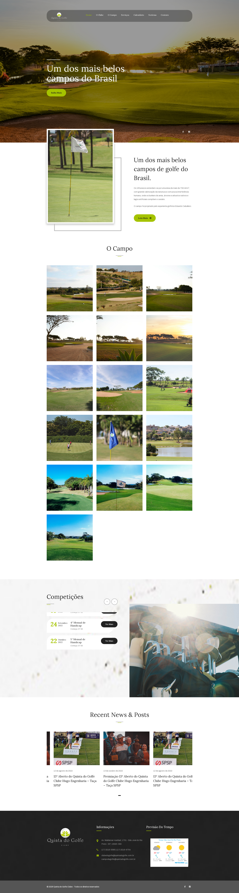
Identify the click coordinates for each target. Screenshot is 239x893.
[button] (119, 795)
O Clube (99, 15)
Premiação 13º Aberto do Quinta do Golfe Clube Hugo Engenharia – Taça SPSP (119, 781)
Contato (165, 15)
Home (89, 15)
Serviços (125, 15)
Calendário (139, 15)
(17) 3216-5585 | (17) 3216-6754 (116, 850)
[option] (82, 642)
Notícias (152, 15)
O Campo (112, 15)
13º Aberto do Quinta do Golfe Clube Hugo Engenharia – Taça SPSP (68, 781)
